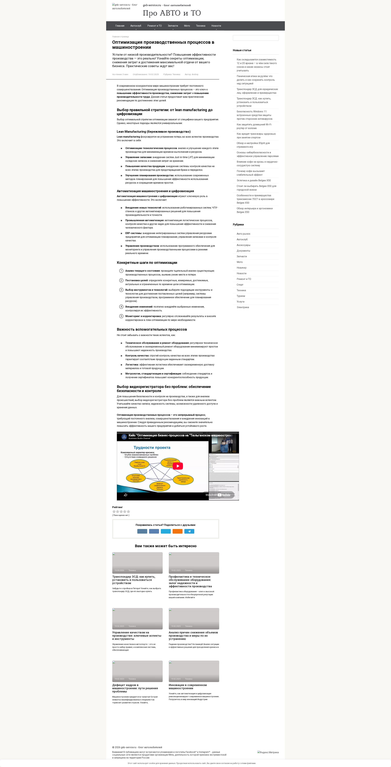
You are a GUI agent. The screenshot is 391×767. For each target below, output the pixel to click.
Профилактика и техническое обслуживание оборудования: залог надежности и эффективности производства (190, 581)
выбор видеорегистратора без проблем (159, 400)
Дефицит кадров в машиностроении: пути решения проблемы (135, 688)
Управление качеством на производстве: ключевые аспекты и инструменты (136, 636)
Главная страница (120, 36)
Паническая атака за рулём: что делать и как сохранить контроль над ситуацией (256, 80)
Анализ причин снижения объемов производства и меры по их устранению (193, 636)
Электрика (243, 307)
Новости (216, 25)
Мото (187, 25)
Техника (200, 25)
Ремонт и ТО (154, 25)
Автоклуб (135, 25)
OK (260, 763)
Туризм (241, 296)
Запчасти (173, 25)
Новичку (242, 267)
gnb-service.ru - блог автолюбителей (167, 5)
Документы (243, 250)
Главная (119, 25)
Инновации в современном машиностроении (188, 686)
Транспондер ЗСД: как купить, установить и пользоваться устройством (133, 580)
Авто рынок (243, 233)
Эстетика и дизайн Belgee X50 (254, 180)
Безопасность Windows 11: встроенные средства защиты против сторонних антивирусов (254, 115)
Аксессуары (243, 245)
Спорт (240, 284)
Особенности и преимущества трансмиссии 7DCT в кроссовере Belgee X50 (255, 199)
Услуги (240, 301)
